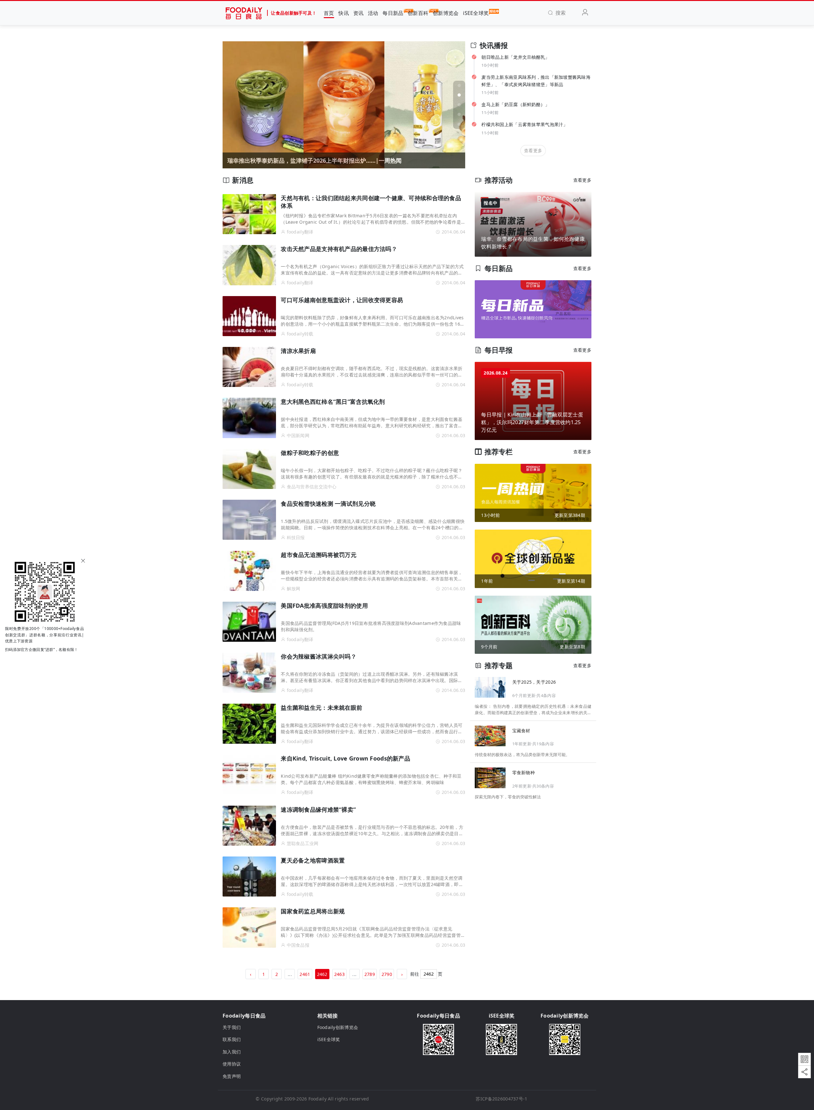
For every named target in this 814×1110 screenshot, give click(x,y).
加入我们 (232, 1052)
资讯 (358, 13)
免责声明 (232, 1076)
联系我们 (232, 1039)
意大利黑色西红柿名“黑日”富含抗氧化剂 (333, 401)
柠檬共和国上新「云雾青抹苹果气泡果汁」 (524, 124)
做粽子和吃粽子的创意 (310, 453)
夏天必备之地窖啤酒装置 (313, 860)
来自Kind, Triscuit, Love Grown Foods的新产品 (345, 758)
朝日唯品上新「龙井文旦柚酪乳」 (515, 57)
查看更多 (533, 150)
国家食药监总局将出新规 (313, 911)
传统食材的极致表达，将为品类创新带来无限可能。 (522, 754)
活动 (373, 13)
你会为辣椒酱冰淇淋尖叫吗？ (318, 656)
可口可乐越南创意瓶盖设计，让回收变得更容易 (342, 300)
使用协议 (232, 1064)
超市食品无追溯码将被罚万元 (318, 554)
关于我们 (232, 1027)
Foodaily (317, 1099)
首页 (329, 13)
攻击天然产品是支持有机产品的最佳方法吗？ (339, 249)
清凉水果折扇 (298, 351)
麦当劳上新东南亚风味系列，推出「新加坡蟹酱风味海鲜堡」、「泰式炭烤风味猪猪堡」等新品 (535, 80)
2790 (387, 974)
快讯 (343, 13)
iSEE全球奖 (476, 13)
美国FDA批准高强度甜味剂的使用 (324, 605)
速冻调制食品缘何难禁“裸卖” (318, 809)
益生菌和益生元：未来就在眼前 (321, 707)
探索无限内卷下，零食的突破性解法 (508, 796)
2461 (305, 974)
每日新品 (393, 13)
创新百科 (418, 13)
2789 (369, 974)
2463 (339, 974)
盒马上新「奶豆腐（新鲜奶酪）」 (515, 104)
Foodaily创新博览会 (337, 1027)
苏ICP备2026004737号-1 (501, 1099)
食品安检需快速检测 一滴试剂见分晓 (328, 503)
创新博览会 (446, 13)
